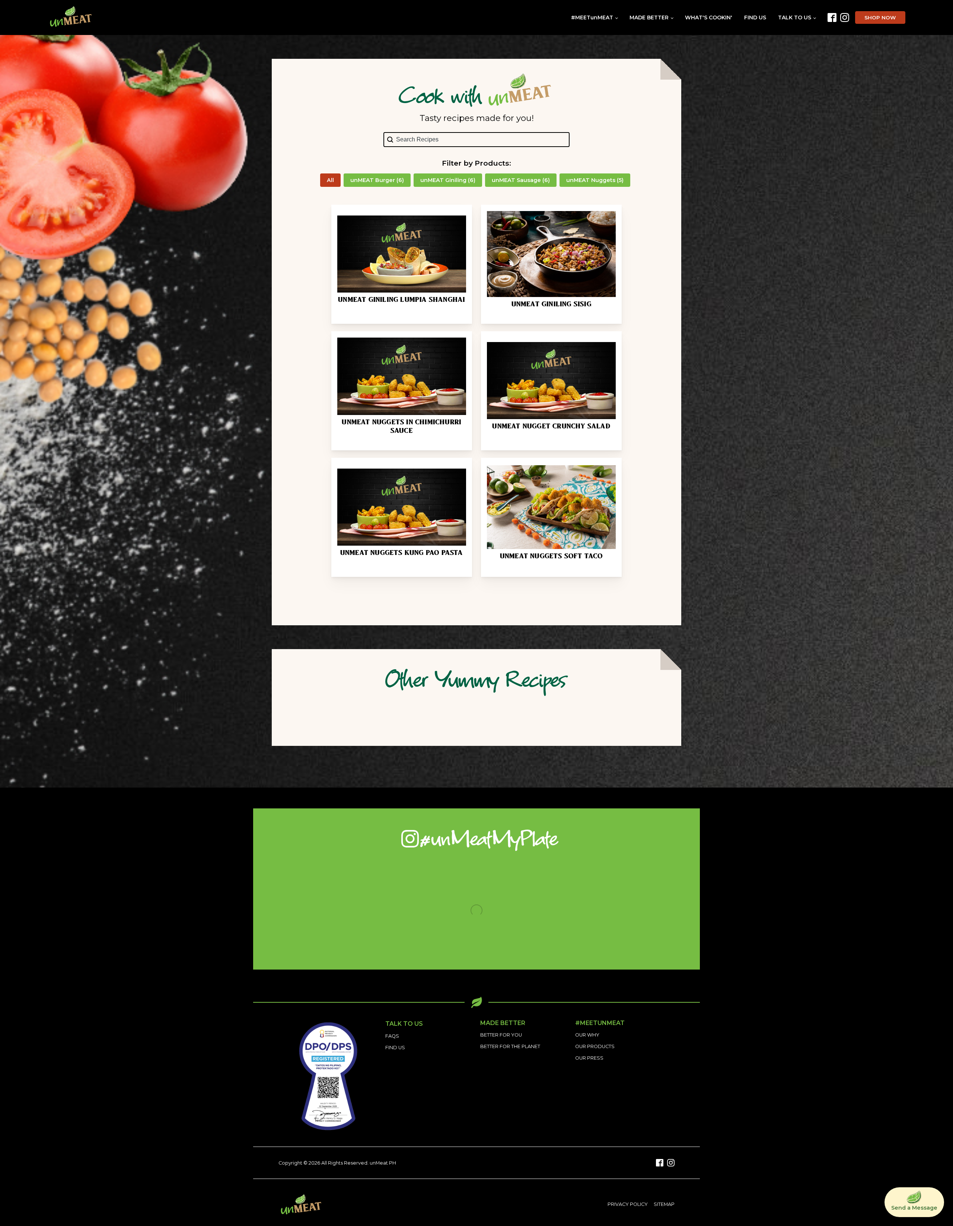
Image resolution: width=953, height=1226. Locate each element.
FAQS (392, 1036)
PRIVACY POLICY (628, 1204)
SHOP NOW (880, 17)
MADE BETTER (649, 17)
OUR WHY (587, 1035)
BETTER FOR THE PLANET (510, 1046)
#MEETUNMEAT (600, 1023)
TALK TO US (794, 17)
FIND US (755, 17)
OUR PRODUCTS (595, 1046)
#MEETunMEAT (592, 17)
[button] (330, 180)
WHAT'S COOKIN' (708, 17)
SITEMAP (664, 1204)
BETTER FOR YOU (501, 1035)
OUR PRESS (589, 1058)
